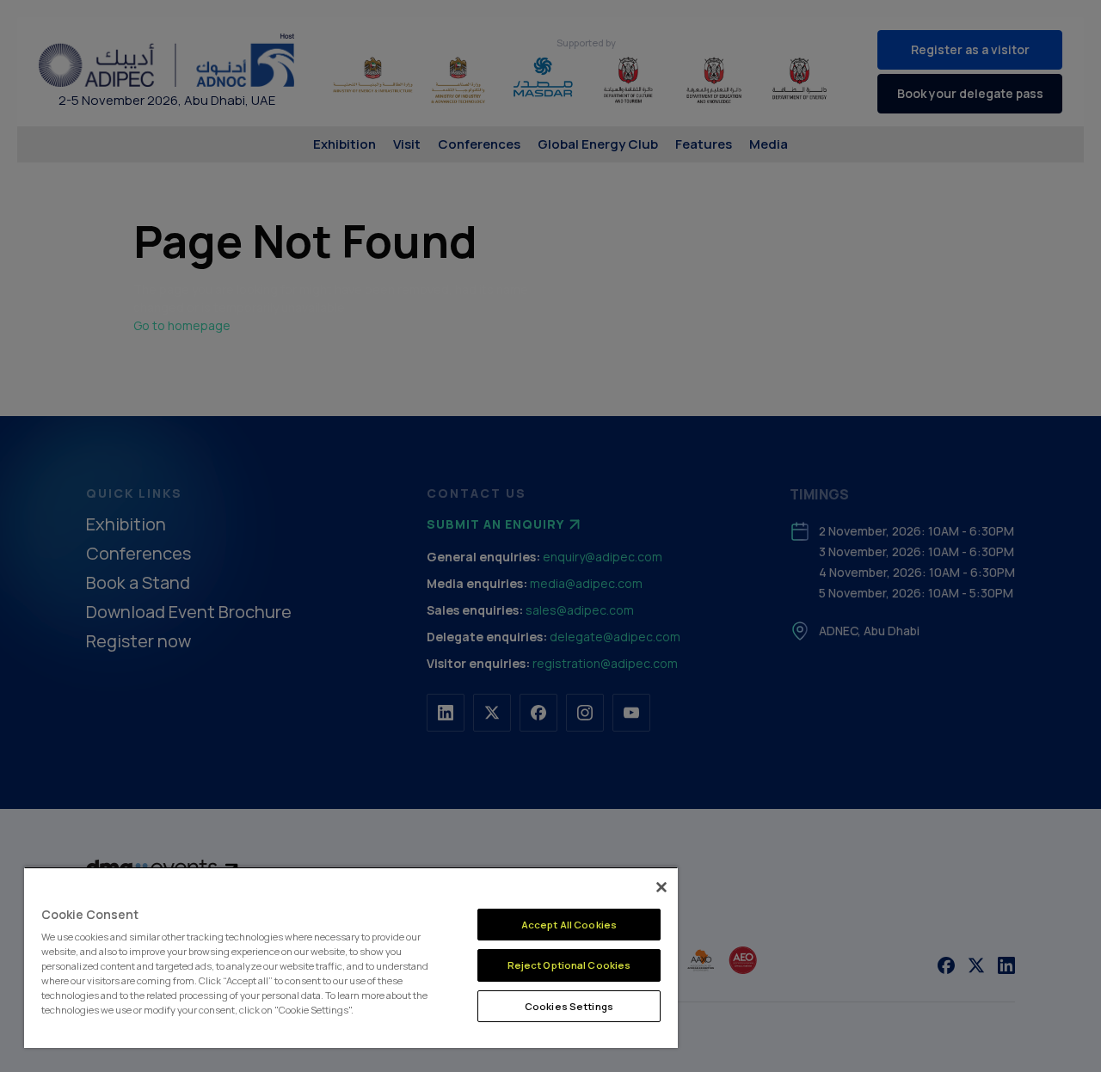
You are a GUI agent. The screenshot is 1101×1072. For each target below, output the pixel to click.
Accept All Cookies (569, 924)
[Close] (661, 887)
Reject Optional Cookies (569, 965)
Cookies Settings (569, 1006)
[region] (351, 957)
